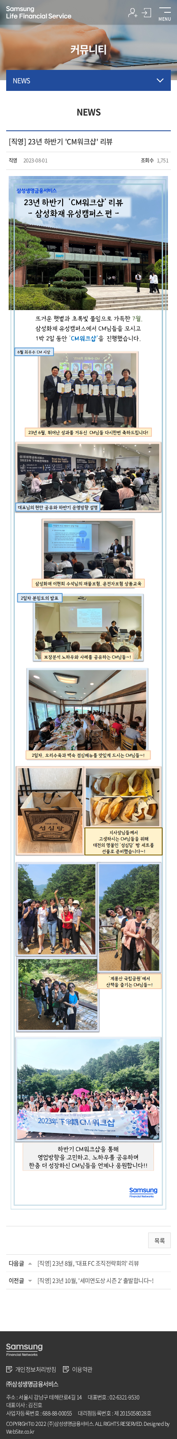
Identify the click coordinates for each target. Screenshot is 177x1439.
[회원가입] (132, 14)
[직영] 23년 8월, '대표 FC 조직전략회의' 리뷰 (88, 1263)
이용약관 (82, 1369)
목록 (159, 1240)
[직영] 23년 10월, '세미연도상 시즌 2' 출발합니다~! (95, 1280)
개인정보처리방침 (35, 1369)
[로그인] (146, 14)
